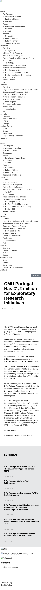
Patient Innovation (10, 119)
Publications (7, 107)
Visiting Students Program (13, 56)
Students (8, 29)
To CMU (8, 60)
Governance (7, 21)
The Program (8, 14)
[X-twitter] (15, 576)
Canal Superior (15, 406)
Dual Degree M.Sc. (12, 70)
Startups (6, 124)
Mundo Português (30, 423)
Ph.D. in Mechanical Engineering (18, 75)
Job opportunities (9, 109)
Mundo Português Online (20, 411)
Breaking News (26, 418)
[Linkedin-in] (21, 576)
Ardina (25, 403)
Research (4, 85)
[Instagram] (9, 576)
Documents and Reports (12, 43)
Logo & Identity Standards (13, 136)
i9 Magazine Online (27, 415)
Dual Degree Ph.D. (10, 51)
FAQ (4, 82)
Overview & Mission (13, 16)
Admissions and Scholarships (14, 65)
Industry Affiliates (11, 38)
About (2, 12)
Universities (9, 36)
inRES (5, 121)
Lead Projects (10, 102)
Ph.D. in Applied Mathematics (16, 72)
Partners (6, 34)
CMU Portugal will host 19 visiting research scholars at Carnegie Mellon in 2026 (21, 521)
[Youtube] (27, 576)
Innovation (4, 114)
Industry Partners (11, 41)
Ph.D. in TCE (10, 77)
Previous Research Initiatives (14, 97)
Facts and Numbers (12, 19)
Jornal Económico (27, 420)
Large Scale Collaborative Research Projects (20, 90)
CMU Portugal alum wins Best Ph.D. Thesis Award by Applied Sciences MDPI (19, 469)
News (5, 128)
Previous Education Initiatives (14, 68)
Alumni (8, 31)
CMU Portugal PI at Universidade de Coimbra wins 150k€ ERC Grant (19, 535)
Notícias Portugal (26, 413)
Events (5, 131)
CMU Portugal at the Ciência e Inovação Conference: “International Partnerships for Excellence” (21, 507)
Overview (6, 48)
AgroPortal (34, 411)
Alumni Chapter (9, 80)
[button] (4, 318)
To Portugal (9, 63)
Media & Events (6, 126)
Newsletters (7, 133)
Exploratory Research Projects (14, 94)
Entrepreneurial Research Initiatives (16, 92)
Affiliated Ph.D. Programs (12, 53)
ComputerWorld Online (13, 403)
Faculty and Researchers (15, 26)
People (5, 24)
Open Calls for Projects (12, 104)
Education (4, 46)
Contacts (3, 138)
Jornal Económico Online (14, 408)
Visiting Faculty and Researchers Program (19, 58)
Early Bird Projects (12, 99)
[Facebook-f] (4, 576)
